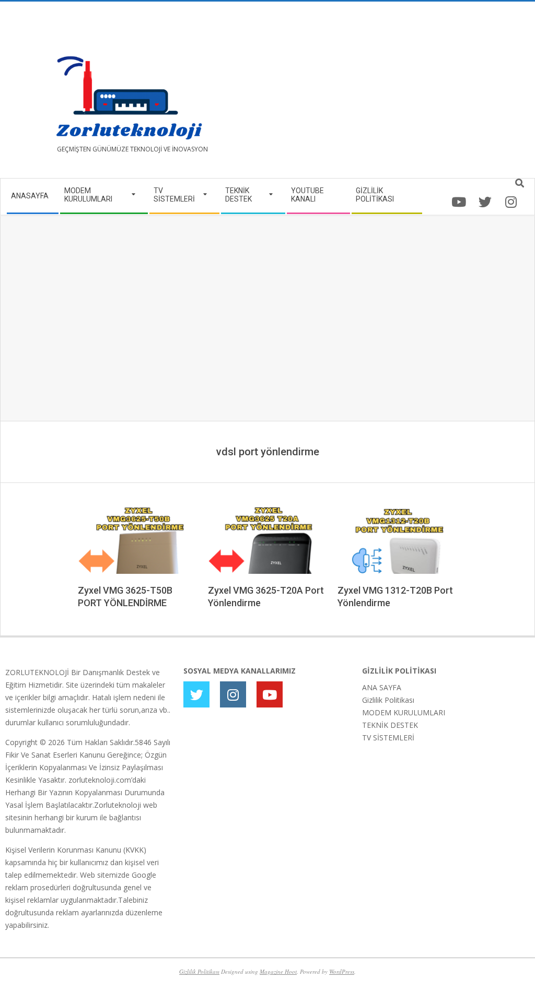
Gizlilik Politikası (388, 700)
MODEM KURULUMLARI (403, 712)
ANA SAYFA (381, 687)
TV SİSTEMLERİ (388, 737)
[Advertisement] (399, 94)
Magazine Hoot (278, 971)
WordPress (341, 971)
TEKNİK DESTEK (390, 725)
